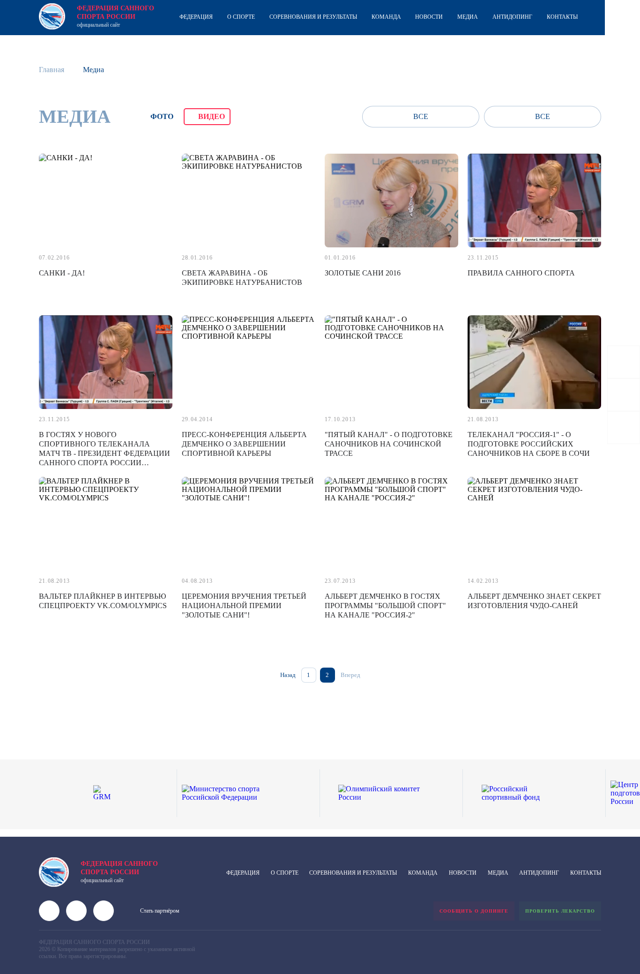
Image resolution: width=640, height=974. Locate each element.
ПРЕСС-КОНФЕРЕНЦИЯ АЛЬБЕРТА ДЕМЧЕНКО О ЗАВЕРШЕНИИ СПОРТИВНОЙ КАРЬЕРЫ (244, 444)
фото (161, 116)
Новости (429, 17)
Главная (51, 70)
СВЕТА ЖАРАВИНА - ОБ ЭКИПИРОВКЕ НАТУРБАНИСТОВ (242, 277)
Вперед (350, 674)
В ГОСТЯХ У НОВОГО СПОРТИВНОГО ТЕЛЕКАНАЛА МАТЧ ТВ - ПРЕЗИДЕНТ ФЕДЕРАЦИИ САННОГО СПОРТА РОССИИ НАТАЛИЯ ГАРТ (104, 453)
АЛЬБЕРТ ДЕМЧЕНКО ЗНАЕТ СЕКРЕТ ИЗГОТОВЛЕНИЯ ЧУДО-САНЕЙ (534, 601)
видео (211, 116)
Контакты (562, 17)
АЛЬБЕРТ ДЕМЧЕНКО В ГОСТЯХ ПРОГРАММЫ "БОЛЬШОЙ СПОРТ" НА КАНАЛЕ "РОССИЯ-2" (385, 605)
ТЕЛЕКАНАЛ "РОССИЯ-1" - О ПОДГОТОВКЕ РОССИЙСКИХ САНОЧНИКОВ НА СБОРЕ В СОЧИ (529, 444)
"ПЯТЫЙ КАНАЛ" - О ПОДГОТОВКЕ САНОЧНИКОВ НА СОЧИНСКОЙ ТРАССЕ (389, 444)
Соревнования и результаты (313, 17)
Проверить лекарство (560, 911)
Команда (386, 17)
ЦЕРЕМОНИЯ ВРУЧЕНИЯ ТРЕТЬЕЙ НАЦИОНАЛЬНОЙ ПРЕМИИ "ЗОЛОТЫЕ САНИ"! (244, 605)
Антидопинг (512, 17)
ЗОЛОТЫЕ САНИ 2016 (363, 273)
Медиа (467, 17)
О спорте (241, 17)
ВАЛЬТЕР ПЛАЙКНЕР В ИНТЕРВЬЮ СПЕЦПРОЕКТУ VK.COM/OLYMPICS (103, 601)
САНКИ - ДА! (62, 273)
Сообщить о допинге (473, 911)
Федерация (196, 17)
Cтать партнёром (159, 910)
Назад (288, 674)
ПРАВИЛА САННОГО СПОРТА (521, 273)
